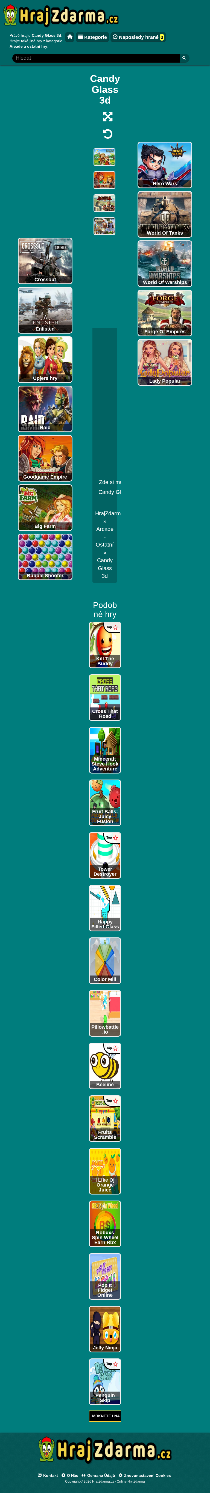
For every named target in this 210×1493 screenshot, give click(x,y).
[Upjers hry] (45, 359)
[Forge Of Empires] (164, 313)
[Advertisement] (45, 152)
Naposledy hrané (140, 37)
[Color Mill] (105, 960)
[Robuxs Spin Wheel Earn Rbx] (105, 1223)
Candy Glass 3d (105, 568)
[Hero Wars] (164, 165)
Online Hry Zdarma (131, 1481)
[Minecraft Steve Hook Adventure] (105, 750)
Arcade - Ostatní (105, 537)
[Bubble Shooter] (45, 556)
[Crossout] (45, 260)
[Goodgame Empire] (45, 458)
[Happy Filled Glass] (105, 908)
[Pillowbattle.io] (105, 1013)
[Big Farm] (45, 507)
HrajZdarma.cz (113, 513)
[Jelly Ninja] (105, 1329)
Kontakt (50, 1475)
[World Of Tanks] (164, 214)
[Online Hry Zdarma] (105, 1452)
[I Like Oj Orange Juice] (105, 1171)
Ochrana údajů (100, 1475)
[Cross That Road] (105, 697)
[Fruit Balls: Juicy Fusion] (105, 802)
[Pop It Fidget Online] (105, 1276)
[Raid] (45, 408)
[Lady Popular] (164, 362)
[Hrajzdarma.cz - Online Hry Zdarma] (69, 37)
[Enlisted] (45, 310)
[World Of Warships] (164, 263)
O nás (72, 1475)
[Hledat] (184, 58)
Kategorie (95, 37)
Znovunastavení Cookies (147, 1475)
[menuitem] (105, 568)
